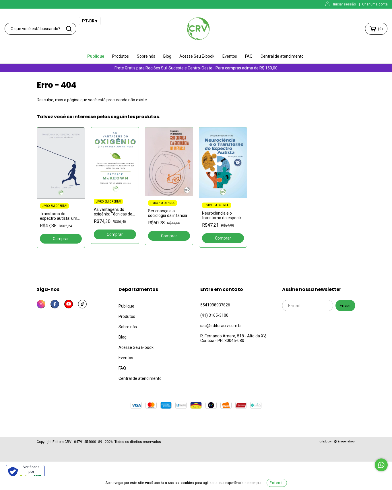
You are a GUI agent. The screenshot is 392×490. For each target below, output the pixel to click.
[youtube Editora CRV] (68, 304)
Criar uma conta (375, 4)
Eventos (229, 56)
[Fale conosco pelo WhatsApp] (381, 464)
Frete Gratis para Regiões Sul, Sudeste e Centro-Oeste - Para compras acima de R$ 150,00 (196, 68)
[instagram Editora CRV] (41, 304)
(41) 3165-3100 (214, 315)
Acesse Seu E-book (196, 56)
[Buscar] (69, 29)
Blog (167, 56)
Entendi (277, 483)
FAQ (249, 56)
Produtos (120, 56)
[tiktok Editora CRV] (82, 304)
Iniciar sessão (344, 4)
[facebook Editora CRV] (55, 304)
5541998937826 (215, 305)
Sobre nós (146, 56)
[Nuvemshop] (337, 442)
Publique (95, 56)
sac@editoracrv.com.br (221, 325)
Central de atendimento (282, 56)
